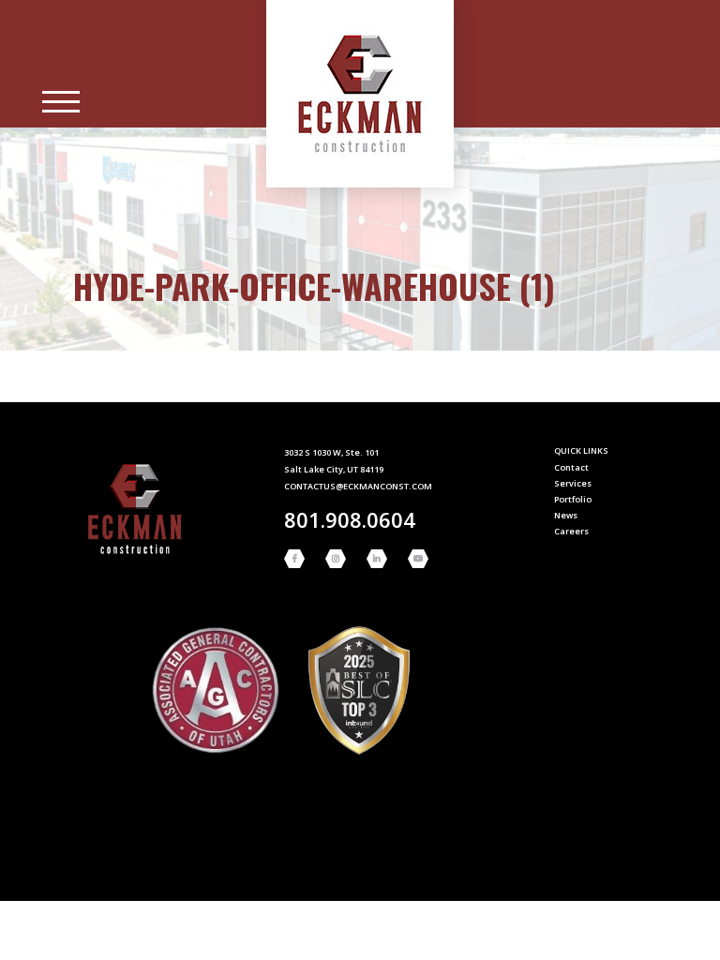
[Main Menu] (61, 102)
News (566, 515)
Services (573, 483)
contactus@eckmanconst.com (358, 486)
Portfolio (573, 499)
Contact (571, 467)
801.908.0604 (349, 519)
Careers (571, 531)
